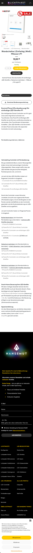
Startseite (6, 48)
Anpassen (16, 547)
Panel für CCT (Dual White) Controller (15, 227)
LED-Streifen (21, 454)
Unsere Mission (5, 515)
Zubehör (19, 476)
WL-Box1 (5, 298)
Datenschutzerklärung (16, 551)
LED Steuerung (15, 48)
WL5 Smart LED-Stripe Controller (13, 293)
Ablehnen (16, 542)
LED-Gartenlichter (22, 468)
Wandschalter (25, 48)
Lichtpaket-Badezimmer (8, 468)
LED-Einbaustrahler (22, 463)
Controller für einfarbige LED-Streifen (15, 189)
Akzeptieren (16, 537)
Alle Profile (20, 493)
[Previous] (4, 25)
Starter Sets (20, 450)
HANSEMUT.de (21, 515)
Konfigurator (4, 450)
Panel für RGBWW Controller (12, 224)
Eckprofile (20, 485)
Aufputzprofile (21, 489)
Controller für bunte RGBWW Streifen (15, 181)
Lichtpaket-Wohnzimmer (8, 459)
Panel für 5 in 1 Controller (11, 236)
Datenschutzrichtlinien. (19, 430)
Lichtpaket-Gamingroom (8, 472)
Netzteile (3, 502)
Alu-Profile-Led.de (22, 510)
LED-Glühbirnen (21, 472)
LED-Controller (5, 485)
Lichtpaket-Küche (6, 454)
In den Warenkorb (21, 68)
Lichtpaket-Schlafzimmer (8, 463)
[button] (30, 520)
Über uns (3, 510)
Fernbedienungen (6, 493)
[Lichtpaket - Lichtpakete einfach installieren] (16, 3)
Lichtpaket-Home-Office (8, 476)
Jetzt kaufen (16, 73)
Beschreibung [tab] (6, 95)
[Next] (28, 25)
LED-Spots (20, 459)
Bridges (3, 498)
